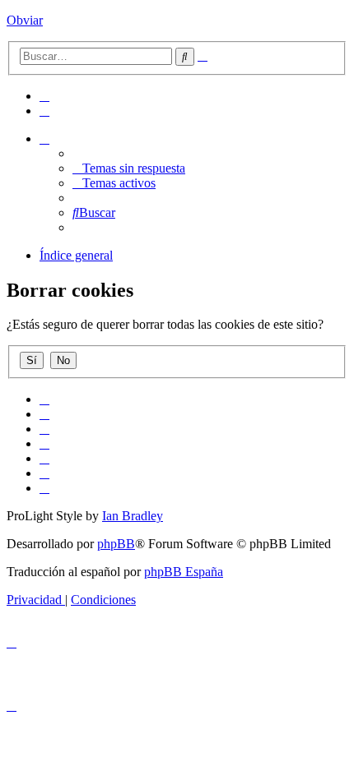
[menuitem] (44, 96)
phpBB (116, 544)
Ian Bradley (132, 516)
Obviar (25, 20)
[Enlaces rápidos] (44, 138)
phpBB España (183, 572)
